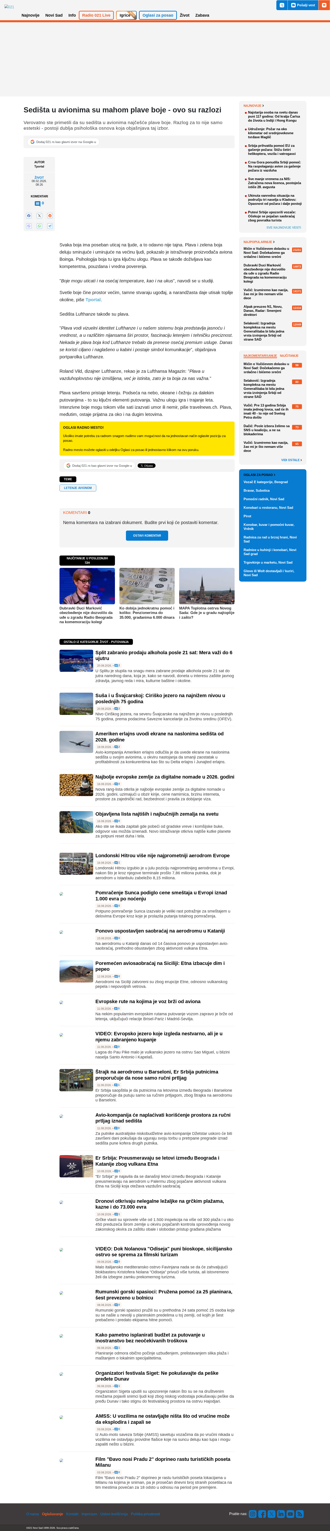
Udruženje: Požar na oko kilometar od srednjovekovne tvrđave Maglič (270, 133)
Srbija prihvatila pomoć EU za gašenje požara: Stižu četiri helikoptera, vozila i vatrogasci (272, 150)
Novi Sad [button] (54, 15)
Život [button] (184, 15)
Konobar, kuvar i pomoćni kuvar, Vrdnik (269, 527)
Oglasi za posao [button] (158, 15)
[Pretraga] (282, 5)
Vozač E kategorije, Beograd (266, 482)
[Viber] (29, 226)
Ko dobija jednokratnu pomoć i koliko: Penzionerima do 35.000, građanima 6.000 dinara (146, 613)
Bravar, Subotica (257, 490)
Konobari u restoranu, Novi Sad (268, 507)
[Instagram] (252, 1514)
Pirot (247, 516)
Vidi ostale (291, 460)
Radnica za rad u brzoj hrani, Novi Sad (270, 539)
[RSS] (299, 1514)
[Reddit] (50, 216)
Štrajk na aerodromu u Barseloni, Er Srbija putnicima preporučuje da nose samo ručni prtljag (156, 1074)
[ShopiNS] (324, 5)
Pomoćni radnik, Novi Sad (264, 499)
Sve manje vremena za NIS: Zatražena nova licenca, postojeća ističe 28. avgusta (274, 183)
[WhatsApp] (39, 226)
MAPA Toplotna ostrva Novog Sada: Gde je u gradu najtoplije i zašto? (206, 613)
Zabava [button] (202, 15)
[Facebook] (29, 216)
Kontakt (72, 1514)
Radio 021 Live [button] (96, 15)
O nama (32, 1514)
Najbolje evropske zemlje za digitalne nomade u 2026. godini (164, 777)
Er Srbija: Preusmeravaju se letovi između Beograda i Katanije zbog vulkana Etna (157, 1161)
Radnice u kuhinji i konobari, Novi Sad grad (270, 552)
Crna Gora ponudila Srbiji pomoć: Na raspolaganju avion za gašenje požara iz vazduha (274, 166)
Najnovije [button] (31, 15)
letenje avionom (78, 488)
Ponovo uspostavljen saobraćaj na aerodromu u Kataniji (160, 931)
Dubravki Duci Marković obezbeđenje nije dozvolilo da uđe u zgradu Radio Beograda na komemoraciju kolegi (85, 615)
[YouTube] (290, 1514)
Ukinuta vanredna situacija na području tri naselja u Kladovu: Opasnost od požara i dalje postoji (275, 199)
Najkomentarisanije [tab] (260, 355)
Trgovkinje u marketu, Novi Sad (268, 562)
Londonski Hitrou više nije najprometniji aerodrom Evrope (162, 855)
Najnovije (252, 105)
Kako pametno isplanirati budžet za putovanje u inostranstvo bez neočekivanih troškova (150, 1338)
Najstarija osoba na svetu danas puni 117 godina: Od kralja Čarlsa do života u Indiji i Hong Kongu (274, 116)
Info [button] (72, 15)
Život (39, 177)
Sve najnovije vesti (283, 227)
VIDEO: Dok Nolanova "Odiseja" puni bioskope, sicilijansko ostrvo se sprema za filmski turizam (163, 1251)
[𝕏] (39, 216)
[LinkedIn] (281, 1514)
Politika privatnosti (145, 1514)
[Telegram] (50, 226)
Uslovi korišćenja (114, 1514)
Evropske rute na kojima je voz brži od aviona (147, 1001)
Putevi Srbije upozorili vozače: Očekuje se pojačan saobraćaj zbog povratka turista (272, 216)
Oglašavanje (52, 1514)
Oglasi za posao (258, 474)
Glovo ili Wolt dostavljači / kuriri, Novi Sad (269, 573)
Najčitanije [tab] (289, 355)
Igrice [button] (125, 15)
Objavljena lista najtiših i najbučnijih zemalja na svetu (156, 814)
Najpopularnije (258, 241)
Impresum (89, 1514)
